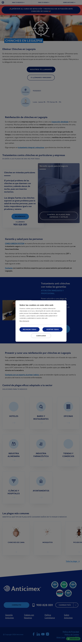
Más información (24, 321)
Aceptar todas (52, 329)
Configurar (41, 336)
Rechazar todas (29, 329)
